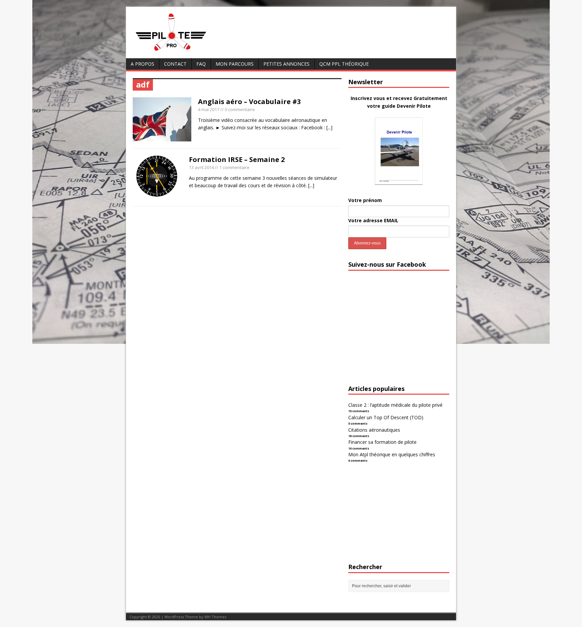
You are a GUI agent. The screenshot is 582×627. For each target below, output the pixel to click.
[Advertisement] (398, 334)
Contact (175, 64)
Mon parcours (235, 64)
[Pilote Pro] (185, 51)
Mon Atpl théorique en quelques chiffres (391, 454)
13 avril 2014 (201, 167)
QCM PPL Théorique (344, 64)
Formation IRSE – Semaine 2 (237, 159)
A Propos (142, 64)
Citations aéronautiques (374, 430)
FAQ (201, 64)
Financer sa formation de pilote (382, 442)
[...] (329, 127)
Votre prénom (365, 200)
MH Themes (215, 616)
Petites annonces (286, 64)
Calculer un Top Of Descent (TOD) (385, 417)
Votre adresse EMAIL (373, 220)
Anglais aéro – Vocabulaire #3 (249, 101)
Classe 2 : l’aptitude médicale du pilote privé (395, 405)
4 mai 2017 (208, 109)
